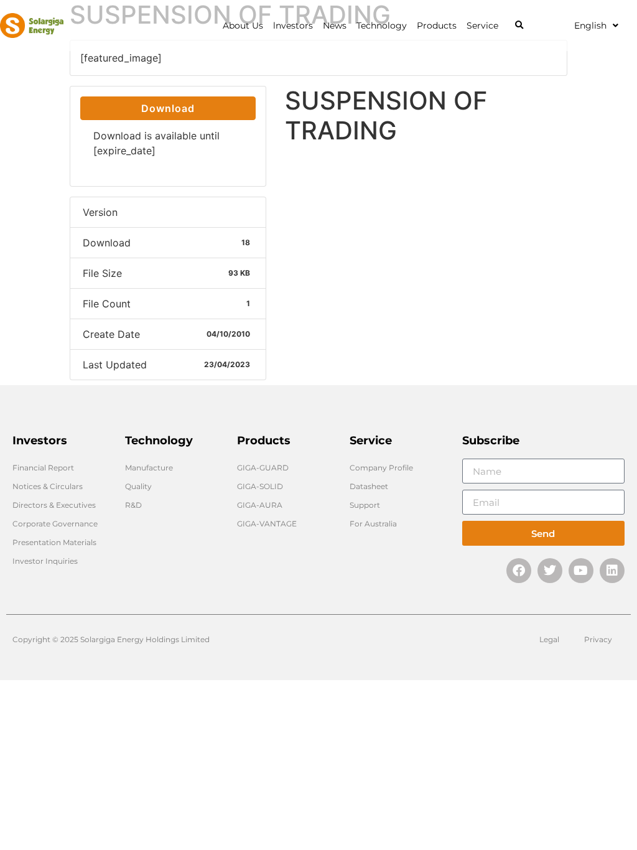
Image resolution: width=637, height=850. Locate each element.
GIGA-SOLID (260, 486)
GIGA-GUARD (263, 467)
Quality (138, 486)
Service (482, 25)
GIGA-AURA (259, 505)
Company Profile (381, 467)
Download (168, 108)
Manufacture (149, 467)
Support (365, 505)
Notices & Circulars (47, 486)
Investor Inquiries (45, 561)
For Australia (373, 523)
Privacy (598, 639)
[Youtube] (581, 570)
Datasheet (369, 486)
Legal (549, 639)
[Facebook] (518, 570)
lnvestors (293, 25)
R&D (133, 505)
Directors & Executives (54, 505)
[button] (519, 26)
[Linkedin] (612, 570)
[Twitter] (549, 570)
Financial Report (43, 467)
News (334, 25)
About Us (243, 25)
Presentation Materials (54, 542)
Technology (381, 25)
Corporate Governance (55, 523)
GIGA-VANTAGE (267, 523)
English (590, 25)
